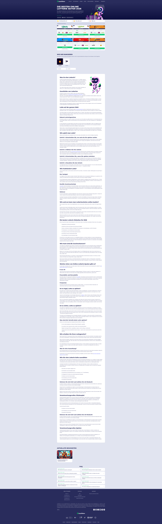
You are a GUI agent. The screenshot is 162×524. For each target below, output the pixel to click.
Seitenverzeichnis (67, 499)
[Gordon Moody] (90, 517)
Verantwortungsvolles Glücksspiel (79, 496)
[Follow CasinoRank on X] (98, 510)
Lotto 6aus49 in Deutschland (75, 151)
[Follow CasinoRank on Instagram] (96, 510)
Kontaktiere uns (66, 495)
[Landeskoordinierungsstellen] (85, 517)
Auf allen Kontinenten (79, 109)
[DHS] (80, 517)
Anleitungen (97, 1)
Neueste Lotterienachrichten (93, 493)
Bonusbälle (78, 276)
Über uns (66, 493)
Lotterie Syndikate (90, 1)
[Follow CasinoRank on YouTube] (100, 510)
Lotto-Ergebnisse (75, 1)
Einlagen (81, 1)
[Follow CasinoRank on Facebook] (94, 510)
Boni (79, 493)
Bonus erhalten (64, 34)
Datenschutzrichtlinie (79, 498)
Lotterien (70, 1)
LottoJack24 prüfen (64, 48)
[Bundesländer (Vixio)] (75, 517)
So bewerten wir (67, 498)
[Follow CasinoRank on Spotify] (102, 510)
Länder (85, 1)
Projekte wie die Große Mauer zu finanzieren (75, 94)
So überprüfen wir (67, 496)
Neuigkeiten (103, 1)
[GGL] (69, 517)
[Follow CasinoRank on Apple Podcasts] (104, 510)
